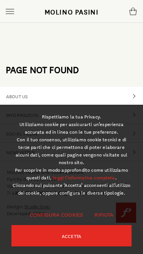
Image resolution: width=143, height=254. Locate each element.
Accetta (71, 236)
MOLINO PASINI (72, 11)
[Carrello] (133, 11)
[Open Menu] (10, 11)
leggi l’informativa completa (84, 177)
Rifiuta (104, 214)
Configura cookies (56, 214)
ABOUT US (17, 96)
